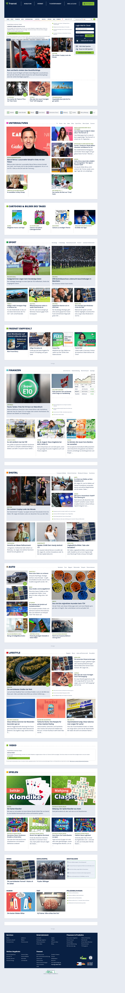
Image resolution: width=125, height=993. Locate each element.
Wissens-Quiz (54, 942)
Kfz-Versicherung (71, 946)
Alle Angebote (89, 3)
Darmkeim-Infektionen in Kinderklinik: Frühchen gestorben (62, 34)
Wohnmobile (77, 567)
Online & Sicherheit (71, 473)
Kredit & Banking (76, 370)
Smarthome (92, 473)
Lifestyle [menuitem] (37, 19)
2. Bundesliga (62, 242)
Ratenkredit (84, 940)
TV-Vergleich (84, 946)
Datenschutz (40, 960)
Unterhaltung (18, 123)
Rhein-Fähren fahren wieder (59, 414)
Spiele (53, 938)
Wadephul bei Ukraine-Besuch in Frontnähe (61, 26)
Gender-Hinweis (55, 954)
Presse (53, 956)
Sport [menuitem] (12, 19)
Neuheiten (60, 567)
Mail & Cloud (71, 4)
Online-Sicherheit (85, 938)
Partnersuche (24, 942)
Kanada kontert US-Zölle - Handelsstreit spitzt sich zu (63, 412)
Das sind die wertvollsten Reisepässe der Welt (62, 692)
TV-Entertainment (55, 4)
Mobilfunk (27, 4)
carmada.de (24, 960)
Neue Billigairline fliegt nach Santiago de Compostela (63, 695)
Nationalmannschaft (71, 242)
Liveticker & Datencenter (89, 242)
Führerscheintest (91, 567)
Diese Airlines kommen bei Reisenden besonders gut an (63, 690)
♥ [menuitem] (62, 19)
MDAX (77, 391)
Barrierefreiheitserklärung (43, 956)
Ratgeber (68, 653)
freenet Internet (10, 958)
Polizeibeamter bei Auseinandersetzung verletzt (77, 902)
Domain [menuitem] (59, 19)
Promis (60, 123)
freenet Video (24, 954)
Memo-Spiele (86, 123)
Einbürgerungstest (41, 940)
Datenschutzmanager (42, 962)
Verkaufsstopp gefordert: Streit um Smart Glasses (62, 516)
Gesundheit (92, 653)
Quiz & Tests (78, 123)
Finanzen (15, 370)
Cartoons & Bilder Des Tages (27, 206)
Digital (13, 472)
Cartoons (92, 123)
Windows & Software (83, 473)
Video (68, 123)
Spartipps (92, 370)
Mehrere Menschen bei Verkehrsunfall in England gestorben (80, 872)
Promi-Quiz (39, 944)
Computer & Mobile (61, 473)
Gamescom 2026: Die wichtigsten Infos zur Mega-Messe (63, 514)
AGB (38, 966)
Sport (12, 242)
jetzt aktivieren (12, 33)
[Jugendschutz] (50, 971)
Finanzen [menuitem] (17, 19)
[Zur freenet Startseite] (11, 3)
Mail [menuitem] (54, 19)
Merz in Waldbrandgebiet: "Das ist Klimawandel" (77, 862)
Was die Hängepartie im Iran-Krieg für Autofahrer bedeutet (62, 405)
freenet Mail (70, 942)
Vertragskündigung (56, 962)
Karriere (53, 960)
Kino (65, 123)
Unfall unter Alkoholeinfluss (73, 892)
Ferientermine (10, 942)
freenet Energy (10, 960)
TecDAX (77, 394)
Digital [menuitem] (44, 19)
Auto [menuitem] (22, 19)
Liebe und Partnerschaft (82, 653)
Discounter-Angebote (72, 938)
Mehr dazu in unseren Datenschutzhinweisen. (35, 37)
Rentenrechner (85, 944)
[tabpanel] (28, 58)
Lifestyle (14, 652)
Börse (7, 938)
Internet (40, 4)
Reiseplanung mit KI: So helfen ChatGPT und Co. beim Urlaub (64, 511)
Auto (12, 566)
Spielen (13, 772)
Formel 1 (79, 242)
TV (57, 123)
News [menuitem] (8, 19)
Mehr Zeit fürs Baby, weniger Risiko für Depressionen (78, 869)
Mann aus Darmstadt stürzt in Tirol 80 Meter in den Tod (79, 876)
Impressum (39, 958)
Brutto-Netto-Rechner (86, 942)
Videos (53, 940)
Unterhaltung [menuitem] (29, 19)
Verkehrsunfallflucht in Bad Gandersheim (76, 895)
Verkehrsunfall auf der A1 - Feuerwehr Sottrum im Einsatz (79, 900)
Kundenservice (40, 954)
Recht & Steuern (85, 370)
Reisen (73, 653)
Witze (72, 123)
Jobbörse (23, 938)
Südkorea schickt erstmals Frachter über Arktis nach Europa (63, 409)
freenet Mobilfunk (10, 954)
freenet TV (9, 956)
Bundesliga (54, 242)
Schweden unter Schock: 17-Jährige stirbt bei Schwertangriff (61, 24)
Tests (65, 567)
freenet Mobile (25, 956)
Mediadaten (54, 958)
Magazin (70, 567)
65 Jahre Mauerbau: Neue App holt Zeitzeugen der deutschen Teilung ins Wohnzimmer (69, 519)
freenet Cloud (70, 940)
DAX (76, 389)
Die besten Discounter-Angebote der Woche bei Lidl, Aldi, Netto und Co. (82, 865)
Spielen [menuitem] (49, 19)
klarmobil (23, 958)
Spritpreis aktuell (10, 940)
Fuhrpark (83, 567)
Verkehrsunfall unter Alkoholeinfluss (75, 897)
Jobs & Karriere (66, 370)
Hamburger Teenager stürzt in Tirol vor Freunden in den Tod (63, 30)
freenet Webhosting (72, 944)
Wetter (23, 940)
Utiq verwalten (40, 964)
